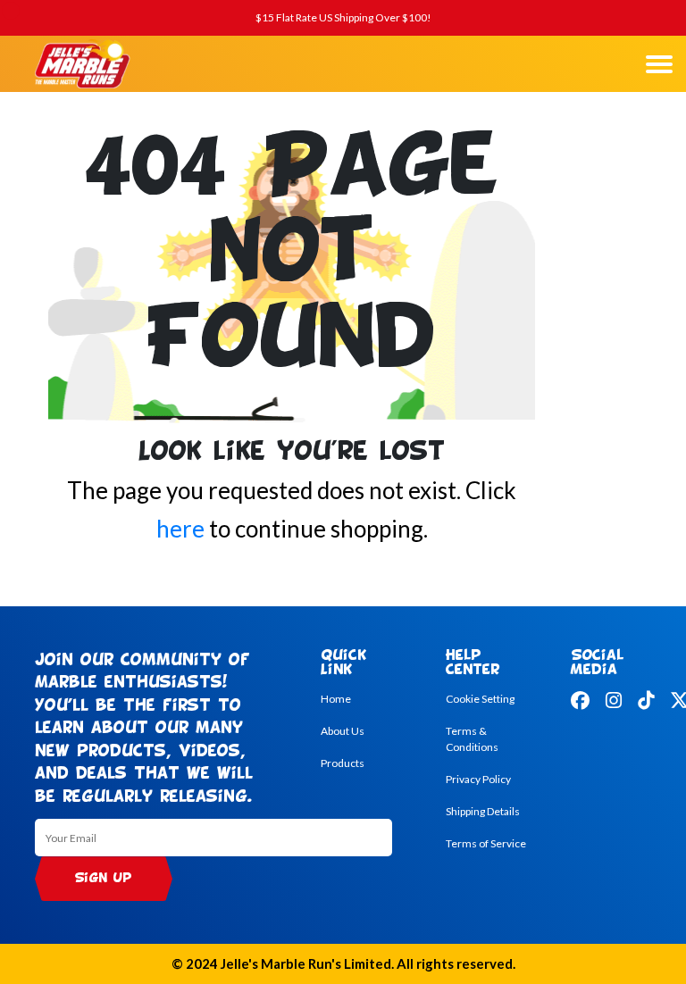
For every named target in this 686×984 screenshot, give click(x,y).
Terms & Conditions (472, 739)
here (180, 528)
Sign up (103, 878)
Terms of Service (486, 843)
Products (342, 763)
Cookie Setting (480, 698)
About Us (342, 731)
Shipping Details (483, 811)
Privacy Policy (478, 779)
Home (336, 698)
